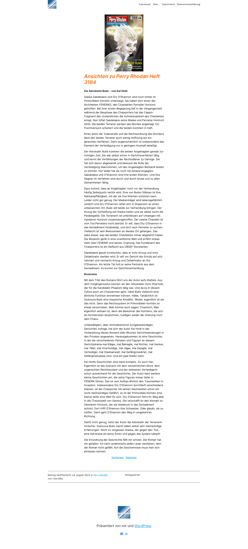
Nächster (131, 457)
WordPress (142, 526)
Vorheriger (117, 457)
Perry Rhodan (101, 475)
